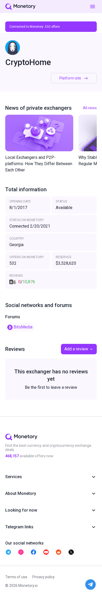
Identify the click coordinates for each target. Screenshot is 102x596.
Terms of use (16, 577)
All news (90, 108)
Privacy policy (43, 577)
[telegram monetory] (8, 552)
